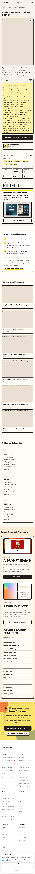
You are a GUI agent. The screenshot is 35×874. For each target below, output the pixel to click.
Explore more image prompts (13, 268)
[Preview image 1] (17, 41)
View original (11, 146)
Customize (17, 870)
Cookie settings (23, 841)
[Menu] (25, 2)
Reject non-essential (17, 867)
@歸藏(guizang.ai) (13, 144)
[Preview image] (30, 20)
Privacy (21, 831)
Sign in (31, 2)
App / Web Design (17, 161)
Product (5, 164)
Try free (16, 577)
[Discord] (18, 2)
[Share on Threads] (16, 185)
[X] (21, 2)
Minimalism (25, 161)
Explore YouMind (16, 220)
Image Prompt (13, 7)
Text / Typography (13, 164)
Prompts (4, 7)
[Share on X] (9, 185)
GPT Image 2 (21, 7)
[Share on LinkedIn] (12, 185)
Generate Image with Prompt (16, 137)
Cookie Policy (22, 837)
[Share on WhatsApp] (20, 185)
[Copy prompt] (30, 80)
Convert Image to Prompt (16, 622)
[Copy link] (5, 185)
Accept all (17, 863)
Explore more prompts (16, 733)
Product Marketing (8, 161)
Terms (20, 834)
